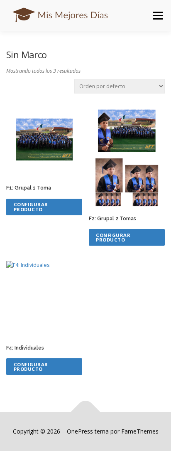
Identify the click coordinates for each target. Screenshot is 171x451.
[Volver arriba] (85, 412)
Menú (157, 15)
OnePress (80, 431)
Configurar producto (31, 206)
